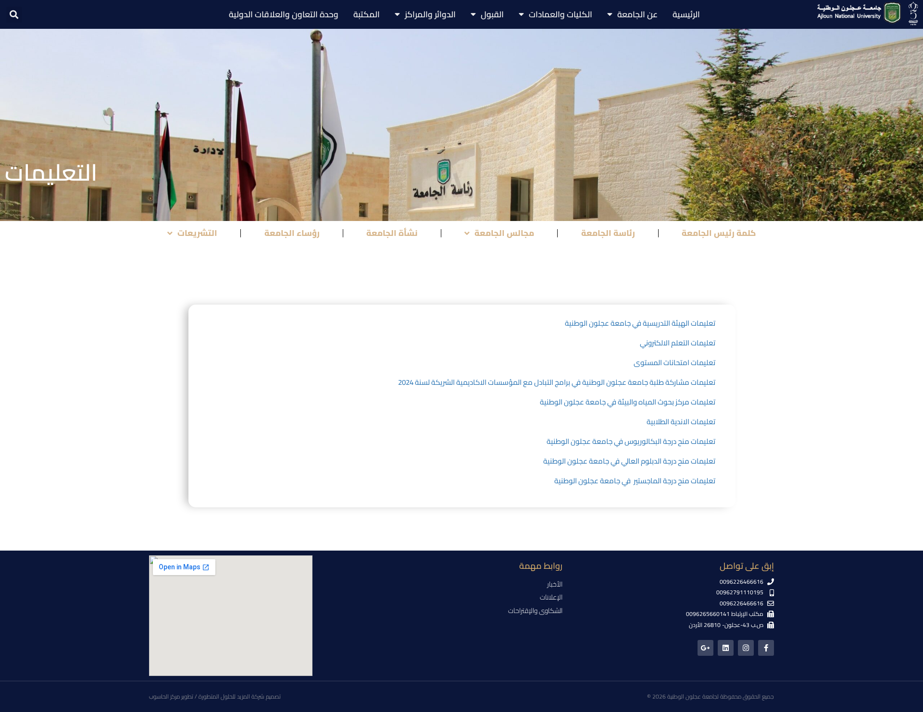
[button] (14, 15)
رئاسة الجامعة (608, 233)
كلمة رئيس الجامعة (719, 233)
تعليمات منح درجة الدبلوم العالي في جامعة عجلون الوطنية (629, 461)
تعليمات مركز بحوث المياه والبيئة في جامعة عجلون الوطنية (627, 402)
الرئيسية (686, 14)
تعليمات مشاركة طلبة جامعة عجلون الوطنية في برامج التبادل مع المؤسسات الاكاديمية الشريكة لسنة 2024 (556, 382)
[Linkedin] (726, 648)
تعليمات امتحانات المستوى (674, 362)
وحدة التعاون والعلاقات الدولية (283, 14)
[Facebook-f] (766, 648)
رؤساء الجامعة (292, 233)
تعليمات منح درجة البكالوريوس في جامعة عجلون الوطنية (631, 441)
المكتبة (366, 14)
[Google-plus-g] (705, 648)
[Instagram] (746, 648)
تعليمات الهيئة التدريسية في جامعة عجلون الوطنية (640, 323)
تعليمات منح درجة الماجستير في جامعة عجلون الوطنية (634, 481)
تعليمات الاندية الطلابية (680, 422)
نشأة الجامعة (392, 233)
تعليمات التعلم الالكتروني (677, 343)
